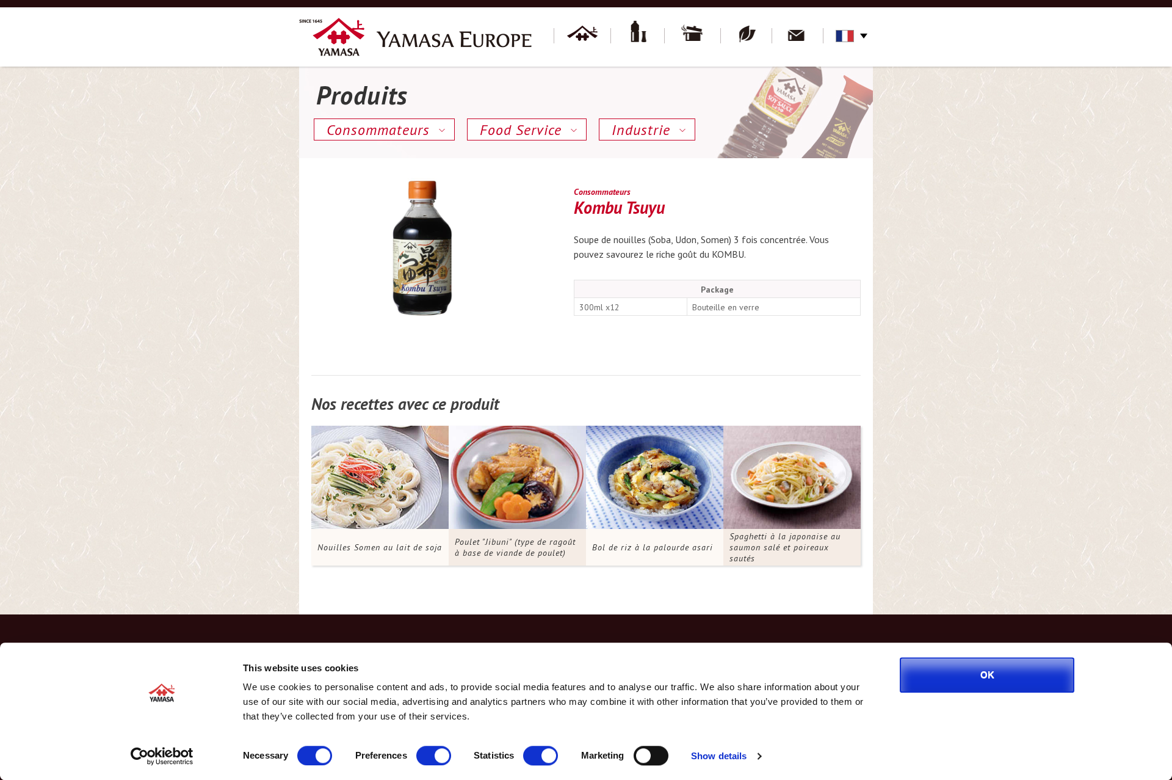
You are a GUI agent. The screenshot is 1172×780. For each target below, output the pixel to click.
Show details (719, 756)
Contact (797, 36)
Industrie (641, 129)
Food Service (521, 129)
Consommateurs (378, 129)
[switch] (433, 755)
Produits (638, 36)
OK (987, 674)
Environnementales (746, 36)
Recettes (693, 36)
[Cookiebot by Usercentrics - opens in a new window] (162, 756)
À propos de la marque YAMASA (582, 36)
